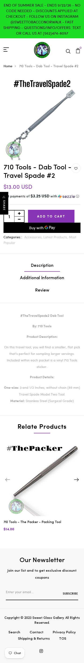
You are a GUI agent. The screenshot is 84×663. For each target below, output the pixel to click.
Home (8, 66)
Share (4, 205)
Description (42, 266)
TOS (62, 639)
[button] (42, 196)
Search (14, 632)
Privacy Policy (64, 632)
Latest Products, (56, 237)
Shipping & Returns (34, 639)
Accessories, (33, 237)
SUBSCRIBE (70, 593)
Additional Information (42, 278)
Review (42, 291)
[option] (42, 489)
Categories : (13, 237)
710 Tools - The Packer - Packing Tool (32, 522)
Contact (36, 632)
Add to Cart (51, 216)
